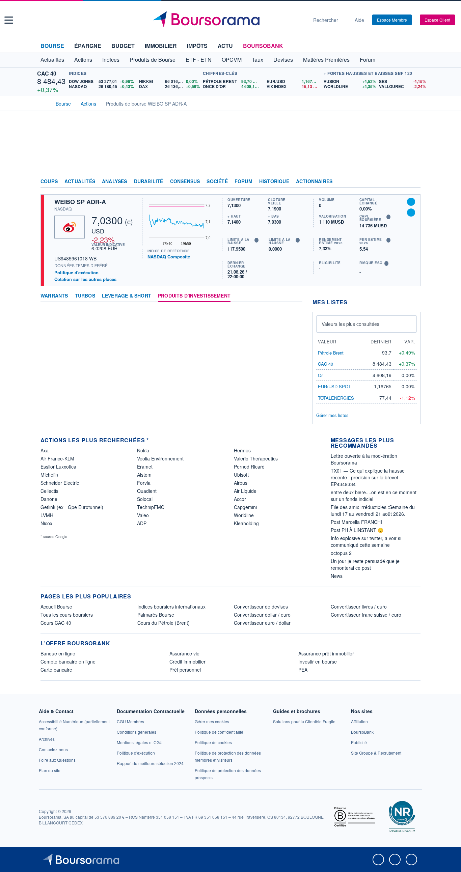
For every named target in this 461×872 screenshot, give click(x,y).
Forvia (144, 482)
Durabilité (148, 181)
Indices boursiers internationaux (171, 606)
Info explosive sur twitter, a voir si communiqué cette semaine (366, 541)
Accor (240, 499)
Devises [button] (283, 59)
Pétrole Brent (331, 352)
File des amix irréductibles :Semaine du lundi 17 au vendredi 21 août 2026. (373, 510)
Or (320, 375)
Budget (123, 46)
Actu (225, 46)
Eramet (145, 466)
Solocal (145, 499)
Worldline (244, 515)
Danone (48, 499)
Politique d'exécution (76, 272)
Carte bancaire (56, 669)
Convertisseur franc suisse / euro (366, 614)
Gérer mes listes (332, 415)
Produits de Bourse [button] (152, 59)
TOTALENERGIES (336, 398)
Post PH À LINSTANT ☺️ (357, 530)
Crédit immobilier (187, 661)
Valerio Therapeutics (256, 458)
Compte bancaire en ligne (68, 661)
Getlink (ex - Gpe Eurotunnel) (71, 507)
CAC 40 (46, 73)
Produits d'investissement (194, 296)
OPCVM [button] (232, 59)
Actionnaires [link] (314, 181)
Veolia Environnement (160, 458)
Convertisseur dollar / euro (262, 614)
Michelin (49, 474)
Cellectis (49, 490)
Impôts (197, 46)
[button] (9, 20)
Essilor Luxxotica (58, 466)
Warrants (54, 296)
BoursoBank (263, 46)
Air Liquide (245, 490)
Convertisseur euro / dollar (262, 622)
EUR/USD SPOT (334, 386)
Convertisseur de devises (261, 606)
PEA (302, 669)
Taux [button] (257, 59)
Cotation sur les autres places (85, 279)
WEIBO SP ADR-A (80, 201)
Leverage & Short (126, 296)
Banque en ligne (57, 653)
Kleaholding (246, 523)
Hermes (242, 450)
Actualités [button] (52, 59)
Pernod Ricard (249, 466)
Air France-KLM (57, 458)
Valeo (143, 515)
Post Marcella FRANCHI (356, 521)
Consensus (185, 181)
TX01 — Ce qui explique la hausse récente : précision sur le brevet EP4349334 (368, 477)
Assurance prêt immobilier (326, 653)
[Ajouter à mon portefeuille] (411, 201)
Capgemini (245, 507)
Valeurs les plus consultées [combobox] (350, 323)
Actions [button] (83, 59)
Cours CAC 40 (55, 622)
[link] (47, 739)
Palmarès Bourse (155, 614)
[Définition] (256, 240)
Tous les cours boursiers (66, 614)
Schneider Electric (59, 482)
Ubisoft (241, 474)
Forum (367, 59)
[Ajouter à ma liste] (411, 212)
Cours (49, 181)
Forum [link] (243, 181)
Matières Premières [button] (326, 59)
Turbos (85, 296)
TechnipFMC (150, 507)
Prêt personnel (185, 669)
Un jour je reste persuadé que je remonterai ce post (365, 564)
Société (217, 181)
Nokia (143, 450)
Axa (44, 450)
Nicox (46, 523)
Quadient (147, 490)
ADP (141, 523)
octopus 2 (341, 553)
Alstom (144, 474)
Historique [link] (274, 181)
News (337, 575)
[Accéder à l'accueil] (43, 103)
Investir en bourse (317, 661)
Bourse (52, 46)
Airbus (240, 482)
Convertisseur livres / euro (359, 606)
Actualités (79, 181)
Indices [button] (110, 59)
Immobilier (161, 46)
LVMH (46, 515)
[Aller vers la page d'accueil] (227, 20)
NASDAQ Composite (168, 256)
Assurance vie (184, 653)
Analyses (114, 181)
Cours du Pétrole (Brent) (163, 622)
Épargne (87, 46)
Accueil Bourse (56, 606)
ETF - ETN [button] (199, 59)
